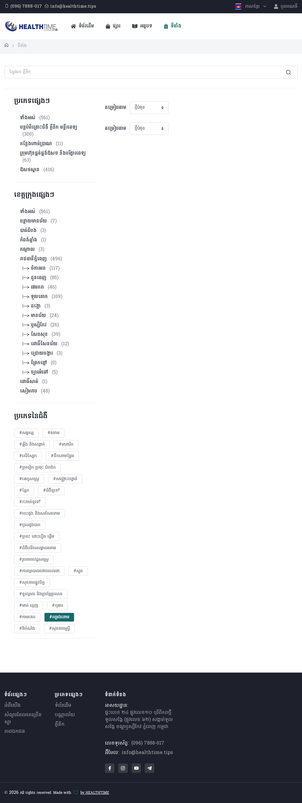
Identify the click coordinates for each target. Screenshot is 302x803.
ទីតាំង (175, 26)
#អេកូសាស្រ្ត (29, 479)
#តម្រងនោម (59, 617)
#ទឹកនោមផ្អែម (62, 456)
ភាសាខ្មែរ (252, 7)
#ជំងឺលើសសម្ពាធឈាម (37, 548)
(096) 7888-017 (147, 743)
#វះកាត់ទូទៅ (29, 502)
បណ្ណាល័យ (65, 715)
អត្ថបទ (145, 26)
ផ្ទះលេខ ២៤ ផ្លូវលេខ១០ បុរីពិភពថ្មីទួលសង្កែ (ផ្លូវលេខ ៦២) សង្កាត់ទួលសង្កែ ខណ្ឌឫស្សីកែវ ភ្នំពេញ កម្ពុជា (139, 719)
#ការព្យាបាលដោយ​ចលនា (39, 571)
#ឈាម (53, 433)
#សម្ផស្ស (26, 433)
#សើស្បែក (28, 456)
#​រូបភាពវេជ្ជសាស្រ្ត (34, 560)
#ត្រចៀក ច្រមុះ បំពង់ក (37, 468)
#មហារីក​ (66, 444)
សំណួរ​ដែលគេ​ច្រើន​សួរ (23, 719)
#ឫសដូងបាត (29, 525)
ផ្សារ (115, 26)
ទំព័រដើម (85, 26)
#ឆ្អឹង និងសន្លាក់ (32, 444)
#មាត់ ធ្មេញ (28, 606)
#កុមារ (57, 606)
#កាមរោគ (27, 617)
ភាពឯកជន (14, 731)
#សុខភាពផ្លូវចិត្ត (32, 583)
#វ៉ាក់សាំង (27, 629)
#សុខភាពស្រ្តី (59, 629)
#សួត (78, 571)
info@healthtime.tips (147, 752)
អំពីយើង (12, 705)
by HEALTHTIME (95, 793)
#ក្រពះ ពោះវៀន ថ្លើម (36, 537)
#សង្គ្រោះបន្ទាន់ (65, 479)
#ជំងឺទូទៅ (51, 491)
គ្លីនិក (60, 724)
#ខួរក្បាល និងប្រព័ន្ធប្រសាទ (41, 594)
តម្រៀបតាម (115, 107)
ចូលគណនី (288, 7)
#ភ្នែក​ (24, 491)
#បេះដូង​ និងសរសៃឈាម (39, 514)
